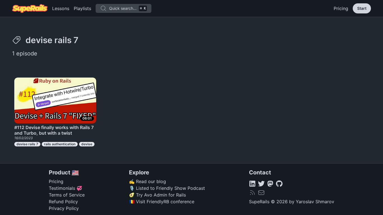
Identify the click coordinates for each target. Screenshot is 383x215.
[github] (279, 183)
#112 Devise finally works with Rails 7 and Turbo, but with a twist (54, 130)
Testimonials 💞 (65, 188)
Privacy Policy (64, 208)
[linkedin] (252, 183)
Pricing (341, 8)
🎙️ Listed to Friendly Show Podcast (167, 188)
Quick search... (127, 8)
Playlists (82, 8)
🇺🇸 (75, 172)
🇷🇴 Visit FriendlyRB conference (161, 201)
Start (361, 8)
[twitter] (261, 183)
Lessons (60, 8)
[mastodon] (270, 183)
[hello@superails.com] (261, 192)
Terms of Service (67, 195)
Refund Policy (63, 201)
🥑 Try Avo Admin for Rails (157, 195)
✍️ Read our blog (147, 181)
